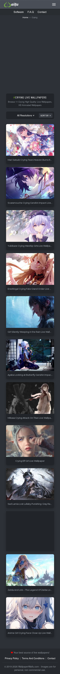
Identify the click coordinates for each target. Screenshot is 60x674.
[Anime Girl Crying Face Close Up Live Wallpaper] (30, 613)
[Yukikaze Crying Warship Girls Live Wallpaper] (30, 226)
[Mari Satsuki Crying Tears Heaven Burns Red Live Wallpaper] (30, 140)
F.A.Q (31, 12)
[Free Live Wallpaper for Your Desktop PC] (11, 4)
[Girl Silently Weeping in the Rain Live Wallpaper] (30, 312)
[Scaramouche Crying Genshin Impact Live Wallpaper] (30, 183)
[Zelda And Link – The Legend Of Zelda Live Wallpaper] (30, 570)
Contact (42, 12)
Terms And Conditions (33, 658)
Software (19, 12)
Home (25, 17)
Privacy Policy (12, 658)
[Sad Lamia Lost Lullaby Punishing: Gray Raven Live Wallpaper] (30, 484)
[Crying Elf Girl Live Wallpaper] (30, 441)
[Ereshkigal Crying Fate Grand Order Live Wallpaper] (30, 269)
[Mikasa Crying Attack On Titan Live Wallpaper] (30, 398)
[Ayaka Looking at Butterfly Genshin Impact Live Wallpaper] (30, 355)
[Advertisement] (30, 54)
